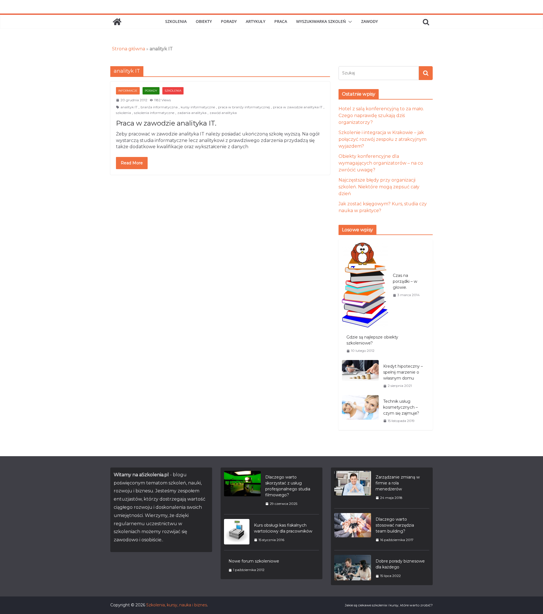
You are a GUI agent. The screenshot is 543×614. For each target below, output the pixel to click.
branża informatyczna (159, 107)
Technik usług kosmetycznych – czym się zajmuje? (401, 407)
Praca (280, 21)
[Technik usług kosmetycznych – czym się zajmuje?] (360, 411)
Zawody (369, 21)
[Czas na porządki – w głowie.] (365, 285)
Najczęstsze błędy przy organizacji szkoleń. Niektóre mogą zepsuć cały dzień (379, 186)
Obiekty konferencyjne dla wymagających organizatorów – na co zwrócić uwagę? (381, 163)
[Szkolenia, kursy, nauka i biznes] (117, 22)
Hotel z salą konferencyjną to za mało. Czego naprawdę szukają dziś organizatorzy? (381, 115)
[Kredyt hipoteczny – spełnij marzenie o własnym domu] (360, 376)
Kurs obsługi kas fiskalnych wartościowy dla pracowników (283, 528)
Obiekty (204, 21)
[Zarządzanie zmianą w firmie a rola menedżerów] (352, 487)
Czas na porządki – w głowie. (405, 281)
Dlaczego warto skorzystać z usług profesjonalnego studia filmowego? (287, 486)
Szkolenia (176, 21)
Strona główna (128, 48)
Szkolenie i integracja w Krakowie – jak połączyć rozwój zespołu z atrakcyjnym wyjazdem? (382, 139)
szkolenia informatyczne (154, 113)
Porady (229, 21)
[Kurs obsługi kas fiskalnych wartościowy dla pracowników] (236, 532)
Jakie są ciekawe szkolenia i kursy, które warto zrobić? (389, 605)
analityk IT (128, 107)
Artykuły (255, 21)
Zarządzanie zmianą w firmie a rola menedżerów (398, 483)
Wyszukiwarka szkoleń (321, 21)
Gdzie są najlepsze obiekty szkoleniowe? (372, 340)
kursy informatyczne (198, 107)
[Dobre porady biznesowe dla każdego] (352, 568)
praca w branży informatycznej (244, 107)
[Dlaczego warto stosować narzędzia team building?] (352, 529)
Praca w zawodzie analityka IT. (166, 123)
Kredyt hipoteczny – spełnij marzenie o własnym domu (403, 372)
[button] (349, 22)
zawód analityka (223, 113)
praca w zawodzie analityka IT (297, 107)
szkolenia (123, 113)
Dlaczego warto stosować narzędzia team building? (395, 525)
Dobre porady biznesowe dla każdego (400, 564)
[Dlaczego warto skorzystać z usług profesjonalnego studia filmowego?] (242, 490)
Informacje (127, 90)
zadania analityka (191, 113)
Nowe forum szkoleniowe (254, 561)
